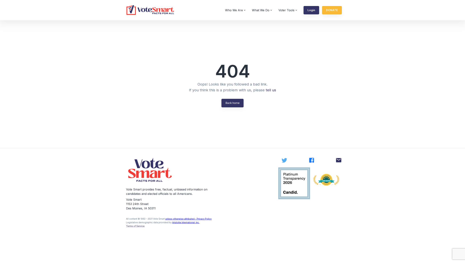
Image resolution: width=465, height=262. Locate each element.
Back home (232, 103)
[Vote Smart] (150, 10)
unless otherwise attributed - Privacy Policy (188, 218)
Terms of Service (135, 226)
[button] (311, 10)
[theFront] (150, 170)
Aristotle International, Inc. (185, 222)
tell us (271, 90)
